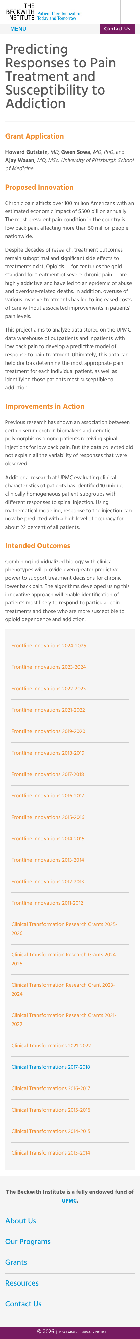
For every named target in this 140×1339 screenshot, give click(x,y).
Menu (18, 29)
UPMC (69, 1201)
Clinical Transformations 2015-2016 (50, 1110)
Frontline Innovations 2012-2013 (47, 881)
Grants (16, 1263)
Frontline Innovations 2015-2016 (47, 817)
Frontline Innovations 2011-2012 (47, 903)
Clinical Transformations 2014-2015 (50, 1131)
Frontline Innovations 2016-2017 (47, 796)
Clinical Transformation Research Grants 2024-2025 (64, 959)
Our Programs (28, 1242)
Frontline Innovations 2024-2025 (48, 646)
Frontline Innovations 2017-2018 (47, 774)
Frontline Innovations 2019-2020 (48, 731)
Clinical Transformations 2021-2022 (51, 1046)
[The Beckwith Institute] (44, 12)
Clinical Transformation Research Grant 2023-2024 (63, 990)
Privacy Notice (94, 1332)
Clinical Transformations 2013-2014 (50, 1153)
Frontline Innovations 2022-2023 (48, 688)
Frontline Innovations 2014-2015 (47, 839)
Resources (22, 1284)
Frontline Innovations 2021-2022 (48, 710)
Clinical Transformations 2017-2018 (50, 1067)
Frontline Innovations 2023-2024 (48, 667)
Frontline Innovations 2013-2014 (47, 860)
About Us (20, 1221)
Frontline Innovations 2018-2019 (47, 753)
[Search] (130, 12)
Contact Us (117, 29)
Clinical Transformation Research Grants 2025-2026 (64, 929)
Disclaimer (68, 1332)
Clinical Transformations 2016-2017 (50, 1088)
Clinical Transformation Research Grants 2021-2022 (63, 1020)
